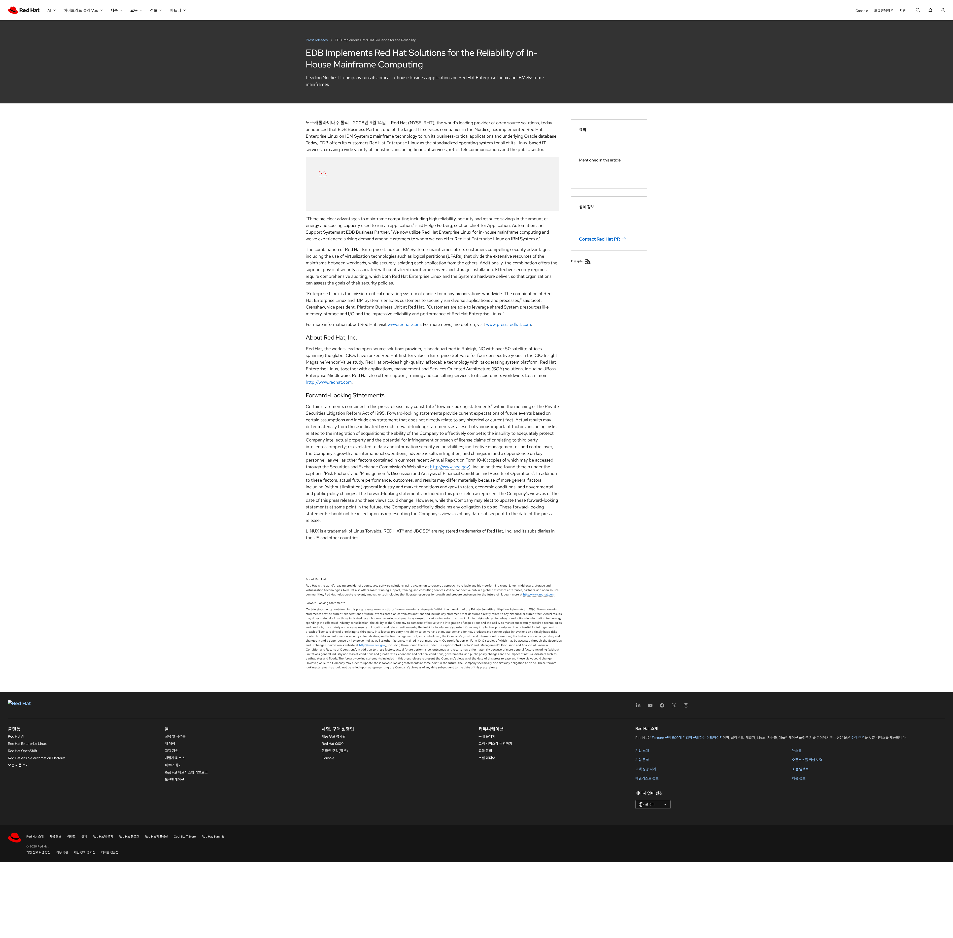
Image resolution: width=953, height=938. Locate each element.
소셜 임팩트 (800, 769)
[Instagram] (686, 707)
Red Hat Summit (213, 837)
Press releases (317, 40)
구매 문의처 (486, 736)
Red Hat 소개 (35, 837)
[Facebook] (662, 707)
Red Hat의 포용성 (156, 837)
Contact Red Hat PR (599, 239)
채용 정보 (799, 778)
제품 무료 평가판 (334, 736)
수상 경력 (858, 737)
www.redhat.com (404, 324)
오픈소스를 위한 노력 (807, 760)
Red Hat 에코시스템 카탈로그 (186, 772)
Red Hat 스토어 (333, 743)
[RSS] (588, 261)
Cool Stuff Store (185, 837)
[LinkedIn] (638, 707)
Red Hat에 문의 (103, 837)
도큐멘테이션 (883, 10)
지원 (902, 10)
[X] (674, 707)
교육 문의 (485, 751)
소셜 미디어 (486, 758)
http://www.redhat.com (329, 382)
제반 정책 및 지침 (84, 852)
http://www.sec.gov (449, 466)
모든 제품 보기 (18, 765)
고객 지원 (171, 751)
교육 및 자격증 (175, 736)
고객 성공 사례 (645, 769)
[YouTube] (650, 707)
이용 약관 (62, 852)
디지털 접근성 (109, 852)
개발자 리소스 (175, 758)
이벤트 (71, 837)
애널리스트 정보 (647, 778)
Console (861, 10)
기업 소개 (642, 751)
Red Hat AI (16, 736)
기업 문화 (642, 760)
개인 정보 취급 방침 (38, 852)
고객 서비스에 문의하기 (495, 743)
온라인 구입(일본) (335, 751)
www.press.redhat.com (508, 324)
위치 (84, 837)
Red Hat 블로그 (129, 837)
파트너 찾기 (173, 765)
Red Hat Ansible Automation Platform (36, 758)
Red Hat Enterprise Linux (27, 743)
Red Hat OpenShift (22, 751)
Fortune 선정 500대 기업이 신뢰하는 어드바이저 (687, 737)
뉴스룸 (797, 751)
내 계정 (170, 743)
